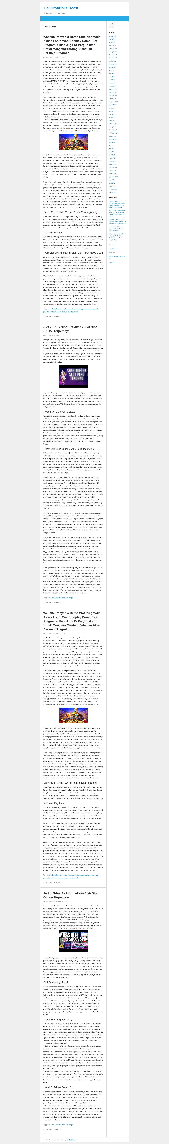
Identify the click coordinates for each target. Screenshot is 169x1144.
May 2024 (111, 114)
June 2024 (111, 111)
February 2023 (113, 161)
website (76, 878)
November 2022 (113, 170)
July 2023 (111, 145)
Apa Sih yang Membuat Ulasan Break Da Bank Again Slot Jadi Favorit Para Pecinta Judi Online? (117, 213)
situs (59, 311)
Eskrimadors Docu (61, 8)
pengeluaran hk (113, 249)
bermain (59, 309)
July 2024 (111, 108)
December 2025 (113, 55)
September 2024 (113, 102)
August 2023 (112, 142)
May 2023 (111, 152)
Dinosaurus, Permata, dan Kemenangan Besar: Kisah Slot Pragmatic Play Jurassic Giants (117, 221)
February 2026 (113, 48)
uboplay (70, 311)
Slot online (112, 262)
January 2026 (112, 52)
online (58, 597)
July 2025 (111, 70)
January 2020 (112, 192)
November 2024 (113, 95)
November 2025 (113, 58)
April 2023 (112, 155)
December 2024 (113, 92)
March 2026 (112, 45)
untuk (76, 311)
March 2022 (112, 186)
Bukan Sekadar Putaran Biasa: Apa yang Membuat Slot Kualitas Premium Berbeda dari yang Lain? (117, 237)
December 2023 (113, 130)
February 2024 (113, 124)
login (65, 309)
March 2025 (112, 83)
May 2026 (111, 39)
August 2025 (112, 67)
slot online (112, 252)
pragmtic (46, 311)
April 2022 (112, 183)
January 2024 (112, 127)
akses (53, 309)
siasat (59, 878)
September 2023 (113, 139)
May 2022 (111, 180)
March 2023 (112, 158)
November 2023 (113, 133)
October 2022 (112, 174)
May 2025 (111, 77)
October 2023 (112, 136)
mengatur (71, 309)
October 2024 (112, 99)
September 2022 (113, 177)
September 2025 (113, 64)
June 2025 (111, 74)
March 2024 (112, 120)
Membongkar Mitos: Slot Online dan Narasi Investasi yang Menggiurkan (116, 229)
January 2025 (112, 89)
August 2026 (112, 36)
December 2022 (113, 167)
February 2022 (113, 189)
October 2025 (112, 61)
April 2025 (112, 80)
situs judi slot (112, 245)
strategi (64, 311)
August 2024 (112, 105)
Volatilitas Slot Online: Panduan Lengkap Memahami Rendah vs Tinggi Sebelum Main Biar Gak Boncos (117, 204)
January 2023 (112, 164)
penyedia (78, 309)
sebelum (53, 311)
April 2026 (112, 42)
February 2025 (113, 86)
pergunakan (86, 309)
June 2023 (111, 149)
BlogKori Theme (71, 1140)
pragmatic (94, 309)
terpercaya (69, 597)
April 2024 (112, 117)
